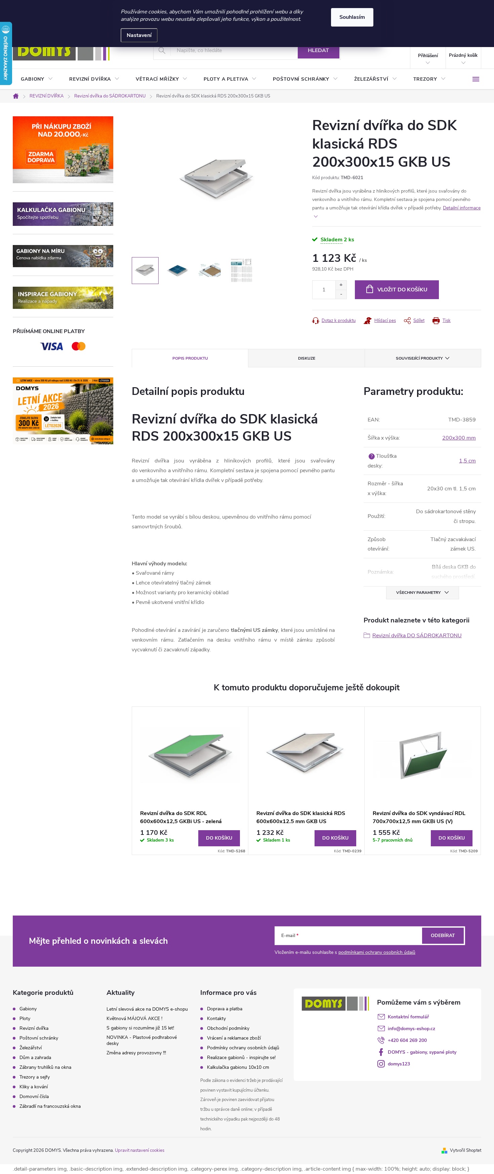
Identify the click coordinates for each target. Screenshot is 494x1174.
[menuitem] (37, 79)
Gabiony (28, 1009)
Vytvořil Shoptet (465, 1150)
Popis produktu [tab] (190, 358)
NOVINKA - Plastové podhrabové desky (142, 1040)
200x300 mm (459, 438)
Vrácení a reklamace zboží (234, 1038)
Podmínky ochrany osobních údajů (243, 1048)
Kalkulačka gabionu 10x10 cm (238, 1067)
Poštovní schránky (38, 1038)
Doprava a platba (224, 1009)
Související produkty (419, 358)
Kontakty (216, 1018)
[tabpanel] (190, 781)
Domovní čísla (34, 1096)
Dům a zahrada (35, 1057)
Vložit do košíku (402, 289)
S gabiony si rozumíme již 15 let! (140, 1028)
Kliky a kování (33, 1087)
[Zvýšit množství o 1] (340, 285)
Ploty (24, 1018)
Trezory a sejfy (34, 1077)
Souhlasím (352, 17)
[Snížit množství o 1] (340, 294)
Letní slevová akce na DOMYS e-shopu (147, 1009)
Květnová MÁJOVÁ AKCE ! (134, 1018)
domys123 (399, 1064)
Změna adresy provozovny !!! (136, 1053)
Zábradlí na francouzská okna (50, 1106)
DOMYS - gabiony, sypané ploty (422, 1052)
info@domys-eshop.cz (411, 1028)
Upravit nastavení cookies (139, 1150)
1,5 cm (467, 460)
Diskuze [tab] (306, 358)
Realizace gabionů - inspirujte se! (241, 1057)
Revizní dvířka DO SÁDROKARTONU (417, 635)
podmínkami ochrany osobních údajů (376, 952)
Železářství (30, 1048)
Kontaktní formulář (408, 1017)
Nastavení (139, 35)
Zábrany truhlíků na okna (45, 1067)
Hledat (318, 50)
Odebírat (443, 935)
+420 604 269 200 (407, 1040)
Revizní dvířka (33, 1028)
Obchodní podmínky (228, 1028)
